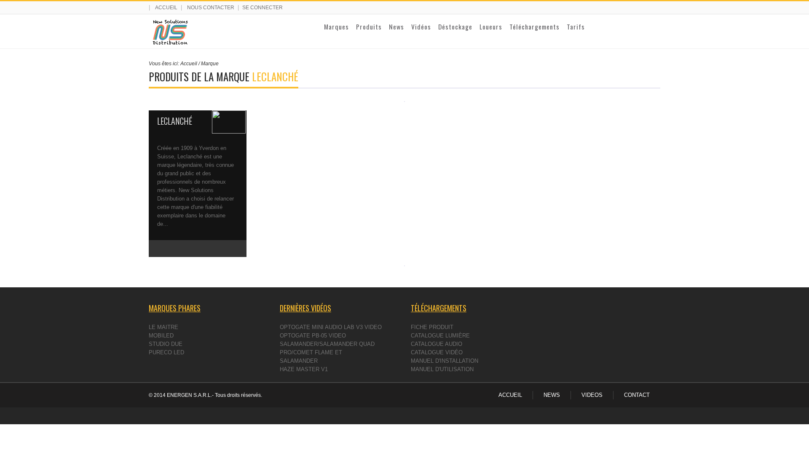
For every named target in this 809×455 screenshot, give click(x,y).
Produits (369, 26)
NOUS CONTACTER (210, 8)
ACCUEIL (510, 395)
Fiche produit (432, 327)
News (396, 26)
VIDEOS (592, 395)
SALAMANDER (299, 361)
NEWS (552, 395)
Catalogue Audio (436, 344)
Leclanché (174, 121)
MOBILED (161, 335)
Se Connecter (262, 8)
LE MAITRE (163, 327)
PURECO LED (166, 352)
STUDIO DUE (165, 344)
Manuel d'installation (444, 361)
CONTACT (637, 395)
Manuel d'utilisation (442, 369)
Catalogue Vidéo (437, 352)
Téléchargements (534, 26)
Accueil (166, 8)
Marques (336, 26)
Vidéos (421, 26)
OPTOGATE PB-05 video (313, 335)
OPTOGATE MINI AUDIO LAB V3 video (331, 327)
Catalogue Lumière (440, 335)
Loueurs (491, 26)
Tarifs (576, 26)
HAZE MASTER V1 (304, 369)
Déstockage (455, 26)
